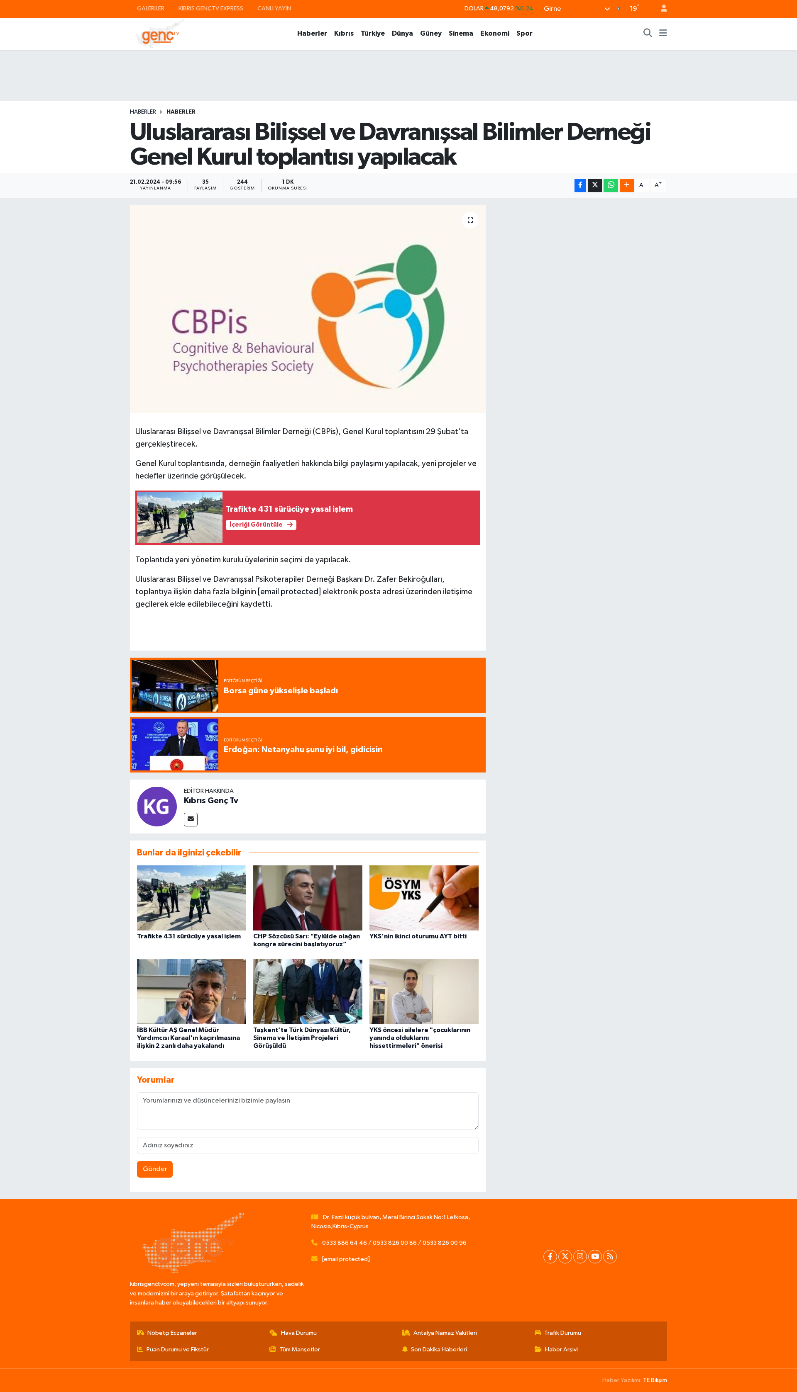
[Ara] (648, 33)
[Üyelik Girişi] (660, 9)
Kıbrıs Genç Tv (211, 801)
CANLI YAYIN (274, 8)
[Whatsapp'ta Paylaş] (611, 185)
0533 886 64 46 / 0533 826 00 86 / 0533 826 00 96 (394, 1243)
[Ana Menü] (663, 33)
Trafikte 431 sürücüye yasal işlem (189, 936)
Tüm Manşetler (299, 1349)
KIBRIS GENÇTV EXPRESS (210, 8)
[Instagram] (580, 1256)
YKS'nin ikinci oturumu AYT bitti (418, 936)
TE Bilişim (655, 1380)
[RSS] (610, 1256)
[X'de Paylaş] (595, 185)
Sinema (461, 33)
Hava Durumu (299, 1333)
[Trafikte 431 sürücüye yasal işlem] (191, 897)
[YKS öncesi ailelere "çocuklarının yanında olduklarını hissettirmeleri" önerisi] (424, 991)
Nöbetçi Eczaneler (172, 1333)
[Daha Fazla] (627, 185)
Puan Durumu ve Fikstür (178, 1349)
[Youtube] (595, 1256)
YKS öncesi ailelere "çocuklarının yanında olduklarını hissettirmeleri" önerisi (419, 1038)
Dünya (402, 33)
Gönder (155, 1169)
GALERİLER (150, 8)
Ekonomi (494, 33)
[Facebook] (550, 1256)
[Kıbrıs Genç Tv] (157, 806)
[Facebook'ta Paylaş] (580, 185)
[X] (565, 1256)
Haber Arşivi (561, 1349)
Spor (524, 33)
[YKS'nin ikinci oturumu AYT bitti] (424, 897)
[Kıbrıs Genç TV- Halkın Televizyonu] (160, 33)
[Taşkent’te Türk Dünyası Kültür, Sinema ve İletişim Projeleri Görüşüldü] (307, 991)
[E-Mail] (191, 819)
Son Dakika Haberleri (439, 1349)
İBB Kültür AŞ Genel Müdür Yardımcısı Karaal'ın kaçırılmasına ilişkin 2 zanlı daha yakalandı (188, 1038)
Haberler (312, 33)
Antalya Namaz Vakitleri (445, 1333)
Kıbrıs (344, 33)
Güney (431, 33)
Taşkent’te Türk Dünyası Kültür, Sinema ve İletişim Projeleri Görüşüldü (302, 1038)
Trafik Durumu (562, 1333)
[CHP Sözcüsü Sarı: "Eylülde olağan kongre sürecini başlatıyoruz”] (307, 897)
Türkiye (373, 33)
